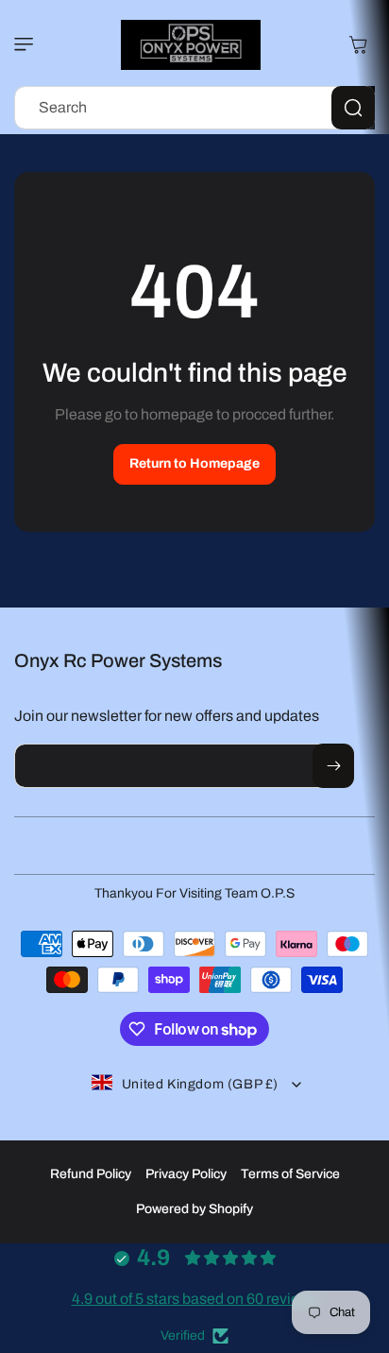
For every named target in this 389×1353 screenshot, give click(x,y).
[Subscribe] (333, 766)
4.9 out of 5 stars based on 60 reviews (195, 1299)
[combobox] (194, 107)
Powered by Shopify (194, 1209)
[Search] (353, 107)
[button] (28, 44)
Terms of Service (290, 1174)
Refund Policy (90, 1174)
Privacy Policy (186, 1174)
